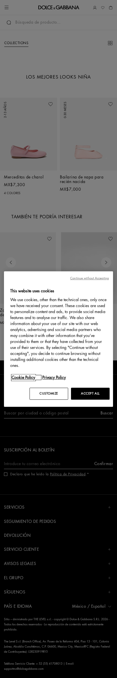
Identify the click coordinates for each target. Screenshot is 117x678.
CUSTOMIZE (48, 393)
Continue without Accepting (89, 278)
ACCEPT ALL (90, 393)
